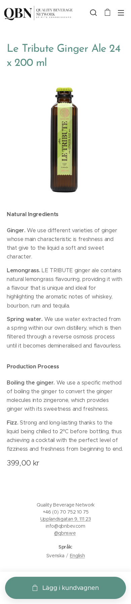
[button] (93, 12)
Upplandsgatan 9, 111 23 (65, 519)
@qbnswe (65, 533)
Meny (121, 12)
